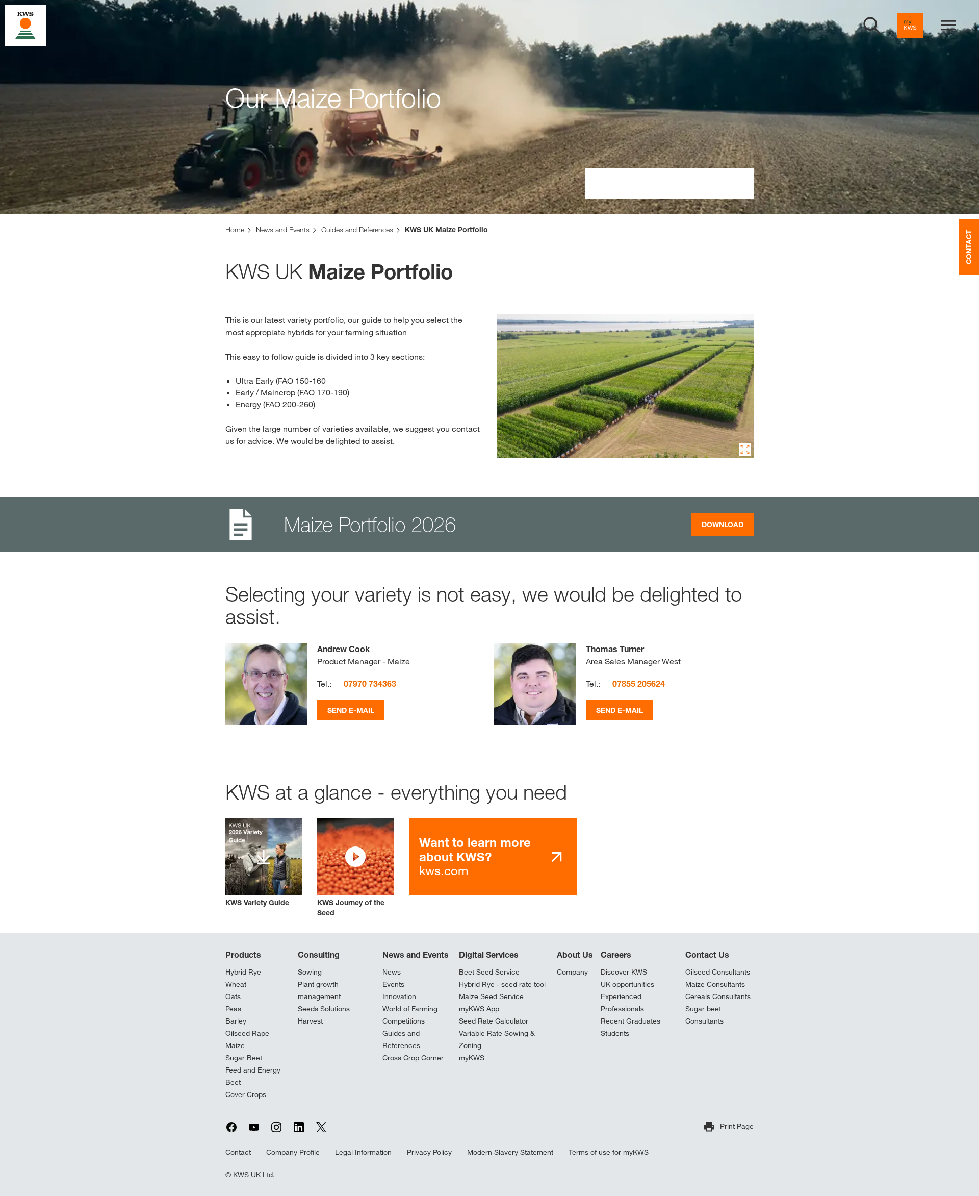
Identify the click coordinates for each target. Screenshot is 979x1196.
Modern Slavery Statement (510, 1152)
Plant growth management (319, 990)
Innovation (399, 996)
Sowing (310, 972)
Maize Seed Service (491, 996)
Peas (233, 1008)
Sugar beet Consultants (704, 1015)
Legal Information (363, 1152)
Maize (235, 1045)
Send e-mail (350, 710)
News (391, 972)
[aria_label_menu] (948, 25)
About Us (575, 955)
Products (243, 955)
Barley (235, 1021)
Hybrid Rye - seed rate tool (502, 984)
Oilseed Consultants (717, 972)
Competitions (403, 1021)
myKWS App (479, 1008)
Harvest (310, 1021)
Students (615, 1033)
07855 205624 (638, 684)
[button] (355, 868)
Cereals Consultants (718, 996)
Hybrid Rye (243, 972)
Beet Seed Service (489, 972)
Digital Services (489, 955)
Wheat (235, 984)
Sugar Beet (243, 1057)
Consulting (319, 955)
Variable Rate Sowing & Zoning (497, 1039)
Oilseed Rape (247, 1033)
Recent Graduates (630, 1021)
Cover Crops (245, 1094)
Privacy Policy (429, 1152)
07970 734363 (370, 684)
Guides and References (401, 1039)
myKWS (471, 1057)
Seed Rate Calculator (493, 1021)
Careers (616, 955)
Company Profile (293, 1152)
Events (393, 984)
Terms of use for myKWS (609, 1152)
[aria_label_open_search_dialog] (872, 25)
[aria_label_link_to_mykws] (910, 25)
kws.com (475, 856)
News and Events (415, 955)
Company (572, 972)
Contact (238, 1152)
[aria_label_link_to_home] (25, 24)
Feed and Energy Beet (252, 1076)
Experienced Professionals (622, 1002)
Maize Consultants (715, 984)
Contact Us (707, 955)
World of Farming (409, 1008)
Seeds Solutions (324, 1008)
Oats (233, 996)
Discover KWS (624, 972)
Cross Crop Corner (413, 1057)
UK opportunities (627, 984)
